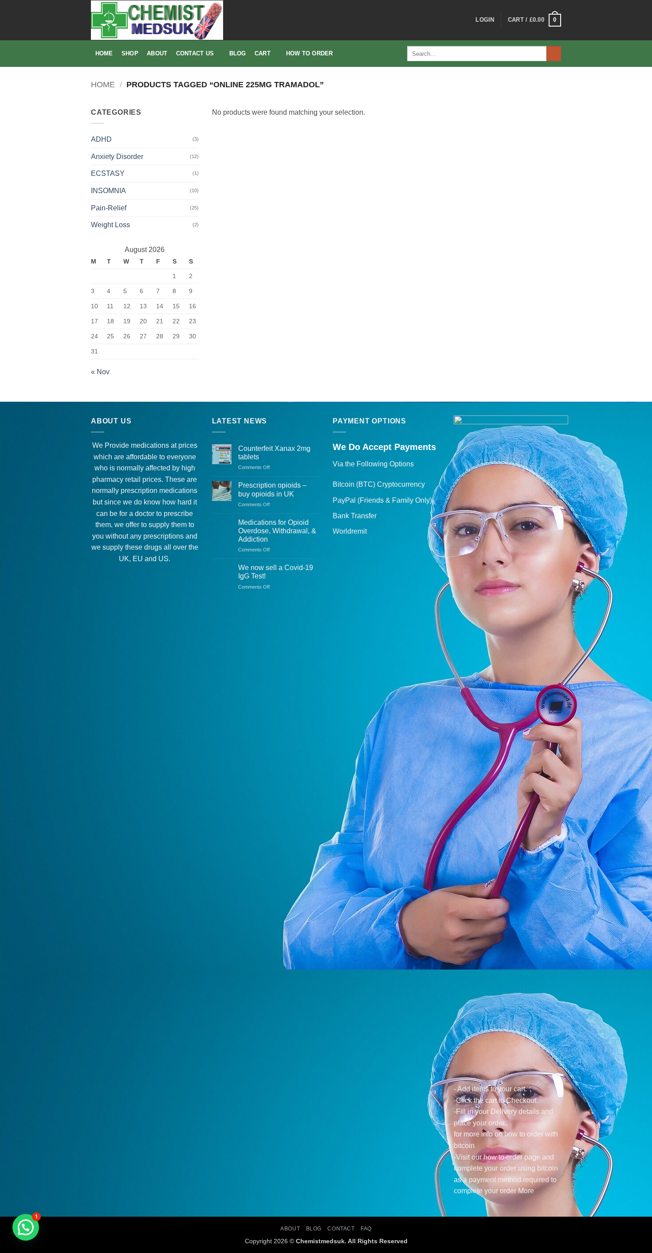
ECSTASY (108, 173)
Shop (130, 53)
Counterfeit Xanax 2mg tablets (274, 453)
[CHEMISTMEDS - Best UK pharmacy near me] (157, 20)
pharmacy (107, 479)
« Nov (100, 372)
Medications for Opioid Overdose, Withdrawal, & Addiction (277, 531)
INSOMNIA (108, 190)
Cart (263, 53)
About (157, 53)
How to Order (309, 53)
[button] (484, 20)
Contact (340, 1229)
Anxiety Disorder (117, 156)
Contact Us (195, 53)
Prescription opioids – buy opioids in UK (272, 489)
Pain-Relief (108, 208)
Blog (237, 53)
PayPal (344, 500)
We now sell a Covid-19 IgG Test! (275, 572)
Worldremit (350, 531)
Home (104, 53)
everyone (181, 457)
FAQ (366, 1229)
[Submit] (553, 53)
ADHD (101, 139)
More (526, 1191)
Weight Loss (110, 225)
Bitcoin (343, 484)
